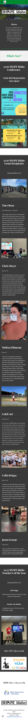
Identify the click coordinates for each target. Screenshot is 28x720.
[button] (2, 2)
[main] (14, 32)
